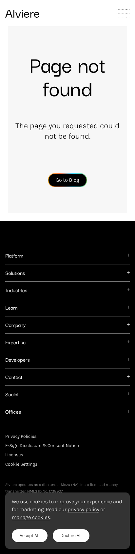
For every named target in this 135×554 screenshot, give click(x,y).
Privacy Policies (21, 436)
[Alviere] (22, 12)
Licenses (14, 454)
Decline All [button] (71, 535)
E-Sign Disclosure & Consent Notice (42, 445)
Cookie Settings (21, 464)
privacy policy (83, 509)
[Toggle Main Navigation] (123, 13)
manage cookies (31, 517)
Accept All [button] (30, 535)
